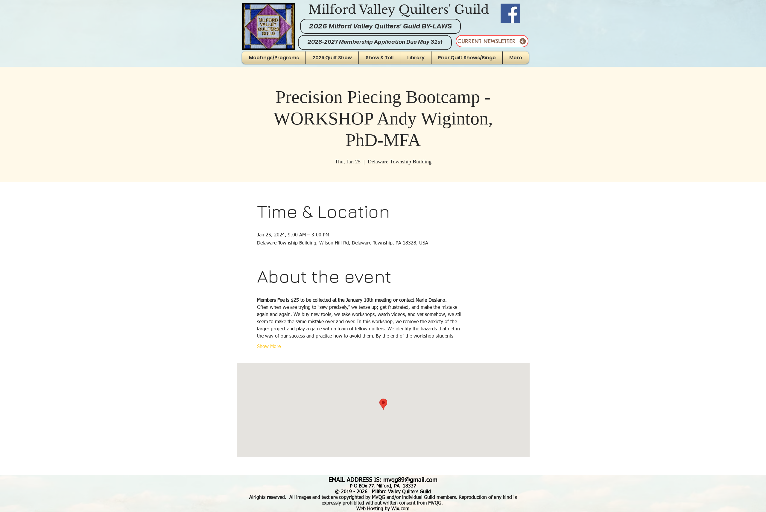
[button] (379, 57)
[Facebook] (510, 13)
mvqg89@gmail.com (410, 480)
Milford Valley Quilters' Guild (398, 9)
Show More (269, 346)
